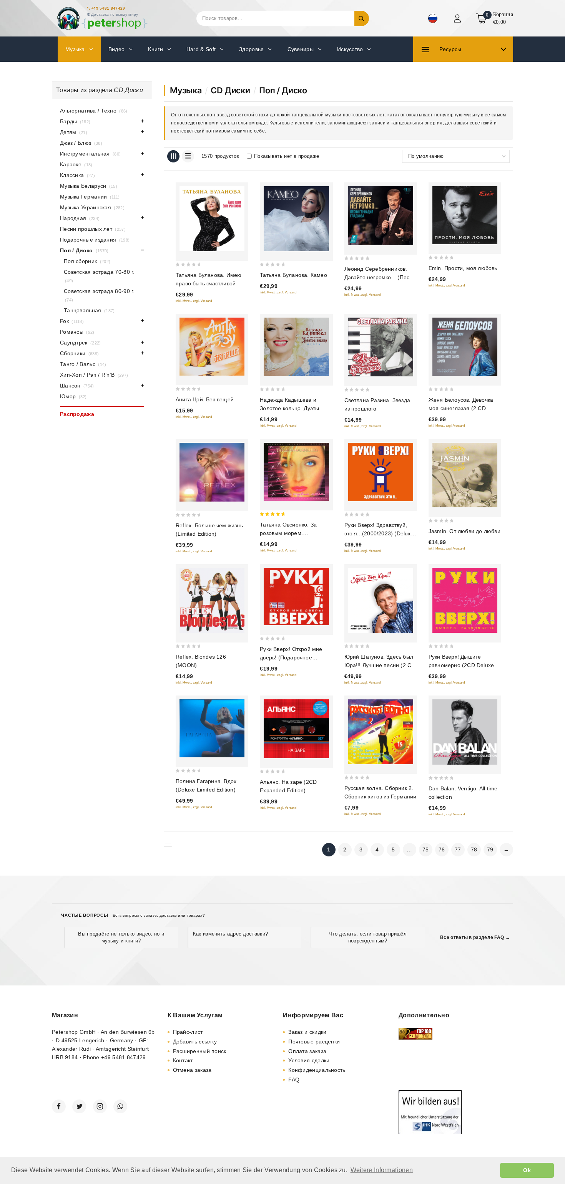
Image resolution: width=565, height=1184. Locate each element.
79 (490, 849)
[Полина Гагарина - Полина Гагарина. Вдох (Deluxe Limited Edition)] (211, 728)
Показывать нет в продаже (286, 156)
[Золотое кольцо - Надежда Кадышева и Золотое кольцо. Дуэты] (296, 347)
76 (442, 849)
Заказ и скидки (307, 1032)
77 (458, 849)
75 (425, 849)
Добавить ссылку (195, 1041)
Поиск (361, 18)
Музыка (186, 90)
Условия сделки (308, 1060)
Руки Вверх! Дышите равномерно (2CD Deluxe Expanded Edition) (461, 665)
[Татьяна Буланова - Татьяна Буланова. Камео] (296, 218)
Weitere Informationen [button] (382, 1170)
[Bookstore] (102, 18)
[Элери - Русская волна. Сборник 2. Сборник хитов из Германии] (380, 731)
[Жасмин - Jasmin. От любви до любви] (464, 475)
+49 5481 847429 (108, 8)
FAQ (293, 1079)
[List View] (188, 156)
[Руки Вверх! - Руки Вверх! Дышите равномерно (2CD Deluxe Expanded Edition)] (464, 600)
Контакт (183, 1060)
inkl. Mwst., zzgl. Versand (194, 301)
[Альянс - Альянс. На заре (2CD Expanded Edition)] (296, 728)
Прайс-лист (188, 1032)
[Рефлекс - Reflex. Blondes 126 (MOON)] (211, 600)
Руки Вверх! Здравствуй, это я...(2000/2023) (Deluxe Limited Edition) (379, 533)
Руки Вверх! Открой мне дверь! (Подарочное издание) (291, 657)
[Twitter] (79, 1106)
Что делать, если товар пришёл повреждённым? (368, 937)
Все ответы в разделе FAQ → (475, 937)
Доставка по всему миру (114, 14)
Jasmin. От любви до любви (464, 531)
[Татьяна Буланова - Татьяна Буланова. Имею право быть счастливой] (211, 218)
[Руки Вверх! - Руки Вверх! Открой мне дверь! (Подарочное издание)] (296, 596)
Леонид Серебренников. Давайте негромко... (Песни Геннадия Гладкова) (380, 277)
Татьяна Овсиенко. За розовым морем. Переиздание (288, 533)
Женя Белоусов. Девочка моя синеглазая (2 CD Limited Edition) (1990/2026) (464, 408)
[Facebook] (59, 1106)
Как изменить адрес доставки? (230, 934)
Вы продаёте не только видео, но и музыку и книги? (121, 937)
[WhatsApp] (120, 1106)
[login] (458, 18)
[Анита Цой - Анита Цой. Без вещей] (211, 347)
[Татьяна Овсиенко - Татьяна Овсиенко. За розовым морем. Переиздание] (296, 472)
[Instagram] (100, 1106)
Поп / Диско (283, 90)
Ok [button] (527, 1170)
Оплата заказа (307, 1051)
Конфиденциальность (316, 1070)
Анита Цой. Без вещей (205, 399)
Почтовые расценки (314, 1041)
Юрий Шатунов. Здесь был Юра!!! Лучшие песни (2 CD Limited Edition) (379, 665)
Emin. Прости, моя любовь (463, 268)
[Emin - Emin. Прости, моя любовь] (464, 215)
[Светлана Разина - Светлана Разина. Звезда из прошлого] (380, 347)
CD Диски (230, 90)
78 (474, 849)
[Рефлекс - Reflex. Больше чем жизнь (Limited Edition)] (211, 472)
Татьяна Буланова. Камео (293, 275)
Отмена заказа (192, 1070)
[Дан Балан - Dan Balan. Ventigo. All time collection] (464, 731)
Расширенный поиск (199, 1051)
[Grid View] (173, 156)
